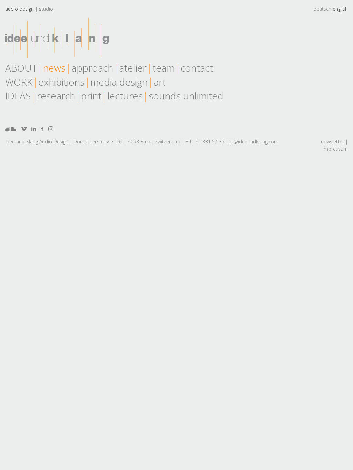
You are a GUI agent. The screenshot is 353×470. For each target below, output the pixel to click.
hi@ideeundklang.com (254, 141)
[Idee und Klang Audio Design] (57, 38)
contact (197, 67)
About (21, 67)
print (91, 95)
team (163, 67)
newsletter (332, 141)
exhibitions (61, 81)
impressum (335, 149)
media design (119, 81)
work (18, 81)
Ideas (18, 95)
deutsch (322, 9)
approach (92, 67)
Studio (46, 9)
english (340, 9)
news (54, 67)
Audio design (19, 9)
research (56, 95)
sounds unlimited (186, 95)
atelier (133, 67)
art (159, 81)
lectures (125, 95)
